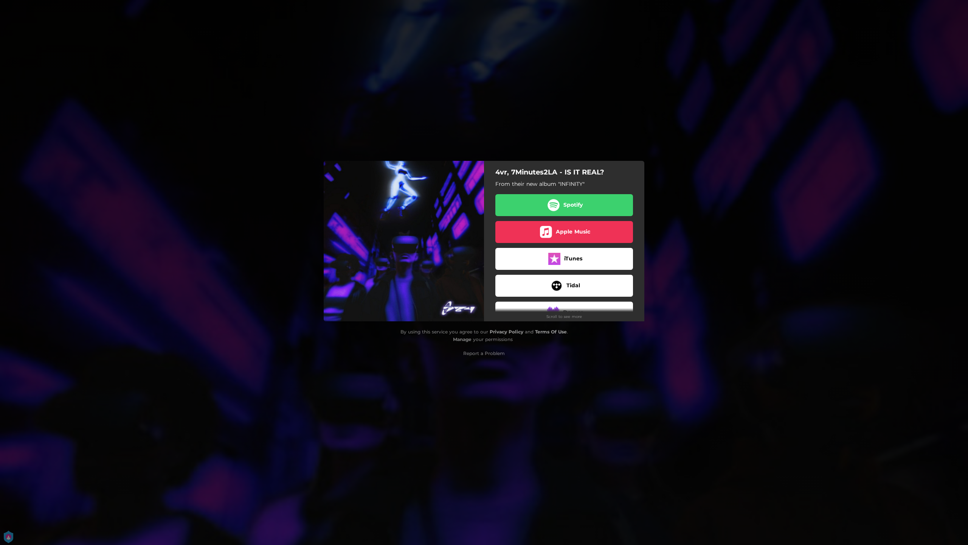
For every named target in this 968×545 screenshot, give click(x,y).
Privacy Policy (506, 332)
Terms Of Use (551, 332)
